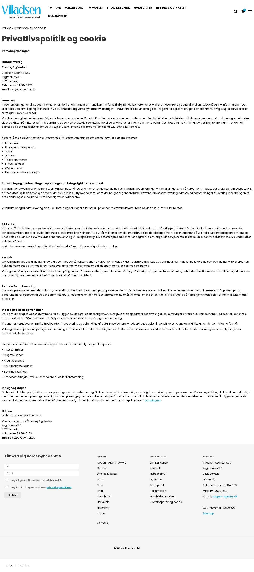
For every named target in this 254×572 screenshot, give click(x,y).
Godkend (12, 495)
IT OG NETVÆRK (118, 8)
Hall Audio (103, 502)
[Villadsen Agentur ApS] (21, 11)
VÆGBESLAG (74, 8)
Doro (100, 479)
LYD (58, 8)
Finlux (100, 491)
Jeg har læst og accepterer (41, 487)
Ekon (100, 485)
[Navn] (41, 466)
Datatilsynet (153, 400)
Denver (101, 468)
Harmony (103, 508)
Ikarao (101, 513)
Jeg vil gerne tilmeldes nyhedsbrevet (50, 479)
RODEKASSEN (57, 15)
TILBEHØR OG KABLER (170, 8)
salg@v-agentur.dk (225, 496)
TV (50, 8)
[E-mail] (41, 473)
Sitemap (208, 513)
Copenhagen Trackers (111, 462)
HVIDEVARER (143, 8)
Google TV (103, 496)
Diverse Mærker (107, 474)
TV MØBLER (95, 8)
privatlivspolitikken (59, 487)
